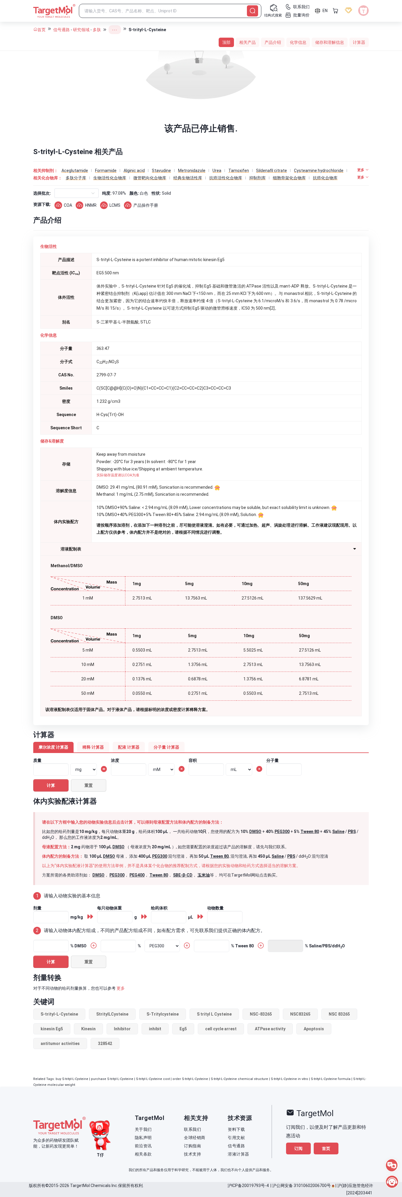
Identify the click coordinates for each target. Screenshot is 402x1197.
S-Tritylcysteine (163, 1014)
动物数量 (215, 908)
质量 (37, 760)
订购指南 (192, 1145)
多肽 (97, 29)
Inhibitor (122, 1028)
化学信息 (298, 42)
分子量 (272, 760)
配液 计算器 (128, 747)
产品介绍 (273, 42)
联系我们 (192, 1129)
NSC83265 (300, 1014)
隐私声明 (143, 1137)
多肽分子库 (76, 178)
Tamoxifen (238, 170)
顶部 (226, 42)
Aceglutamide (75, 170)
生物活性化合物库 (109, 178)
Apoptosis (314, 1028)
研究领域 (81, 29)
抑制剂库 (257, 178)
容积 (193, 760)
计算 (51, 785)
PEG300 (282, 831)
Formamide (106, 170)
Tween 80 (309, 831)
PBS (352, 831)
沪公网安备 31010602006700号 (301, 1185)
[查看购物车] (335, 10)
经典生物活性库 (187, 178)
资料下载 (236, 1129)
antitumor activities (60, 1043)
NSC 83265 (339, 1014)
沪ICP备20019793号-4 (248, 1185)
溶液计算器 (238, 1154)
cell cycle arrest (221, 1028)
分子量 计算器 (166, 747)
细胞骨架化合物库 (289, 178)
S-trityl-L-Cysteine (59, 1014)
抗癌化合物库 (325, 178)
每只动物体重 (109, 908)
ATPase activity (270, 1028)
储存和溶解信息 (329, 42)
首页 (41, 29)
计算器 (359, 42)
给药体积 (159, 908)
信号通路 (61, 29)
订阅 (298, 1148)
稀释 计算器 (93, 747)
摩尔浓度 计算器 (53, 747)
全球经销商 (194, 1137)
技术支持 (192, 1154)
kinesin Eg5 (52, 1028)
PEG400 (136, 875)
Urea (216, 170)
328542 (105, 1043)
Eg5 (183, 1028)
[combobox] (59, 193)
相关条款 (143, 1154)
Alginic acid (134, 170)
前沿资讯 (143, 1145)
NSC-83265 (261, 1014)
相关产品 (247, 42)
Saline (338, 831)
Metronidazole (191, 170)
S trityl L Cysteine (214, 1014)
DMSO (255, 831)
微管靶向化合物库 (149, 178)
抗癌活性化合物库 (225, 178)
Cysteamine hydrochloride (318, 170)
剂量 (37, 908)
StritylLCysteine (112, 1014)
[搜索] (252, 10)
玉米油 (203, 875)
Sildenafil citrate (271, 170)
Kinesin (88, 1028)
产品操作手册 (145, 205)
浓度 (115, 760)
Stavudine (161, 170)
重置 (88, 785)
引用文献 (236, 1137)
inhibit (155, 1028)
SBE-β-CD (182, 875)
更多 (121, 988)
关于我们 (143, 1129)
